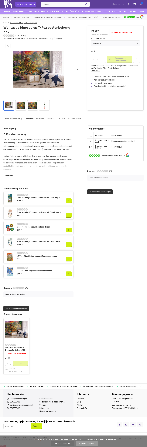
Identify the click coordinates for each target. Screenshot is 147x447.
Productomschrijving (13, 119)
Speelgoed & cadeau (37, 11)
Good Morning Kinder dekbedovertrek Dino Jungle (38, 198)
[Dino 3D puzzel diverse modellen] (9, 271)
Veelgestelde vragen (18, 399)
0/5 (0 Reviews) (20, 35)
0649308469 (117, 135)
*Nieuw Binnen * (19, 11)
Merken (133, 11)
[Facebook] (119, 424)
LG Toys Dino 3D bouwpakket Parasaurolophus (37, 256)
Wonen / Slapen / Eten (18, 38)
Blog (79, 402)
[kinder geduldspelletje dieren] (9, 227)
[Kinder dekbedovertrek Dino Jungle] (9, 198)
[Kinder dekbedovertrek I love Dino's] (9, 242)
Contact (42, 405)
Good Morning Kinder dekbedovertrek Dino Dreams (39, 212)
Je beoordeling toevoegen (16, 308)
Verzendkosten (104, 34)
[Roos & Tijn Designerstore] (7, 4)
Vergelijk (59, 38)
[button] (77, 70)
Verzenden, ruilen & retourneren (52, 402)
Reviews (50, 119)
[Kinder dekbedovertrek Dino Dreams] (9, 213)
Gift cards (123, 11)
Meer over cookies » (86, 443)
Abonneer (36, 426)
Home (5, 23)
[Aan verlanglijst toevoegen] (26, 321)
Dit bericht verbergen (63, 443)
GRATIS (6, 11)
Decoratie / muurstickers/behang (37, 38)
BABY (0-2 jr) (55, 11)
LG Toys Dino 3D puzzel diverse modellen (34, 271)
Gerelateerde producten (34, 119)
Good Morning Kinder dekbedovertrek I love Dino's (38, 241)
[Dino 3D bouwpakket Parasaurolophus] (9, 256)
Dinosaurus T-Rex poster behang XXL (23, 23)
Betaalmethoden (45, 399)
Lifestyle (111, 11)
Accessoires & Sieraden (92, 11)
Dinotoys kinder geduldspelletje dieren (33, 227)
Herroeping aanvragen (48, 411)
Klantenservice (118, 4)
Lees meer (95, 71)
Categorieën (82, 408)
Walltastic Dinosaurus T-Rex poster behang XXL (15, 348)
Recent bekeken (74, 119)
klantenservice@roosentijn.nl (123, 141)
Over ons (143, 11)
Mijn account (44, 408)
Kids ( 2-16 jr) (71, 11)
